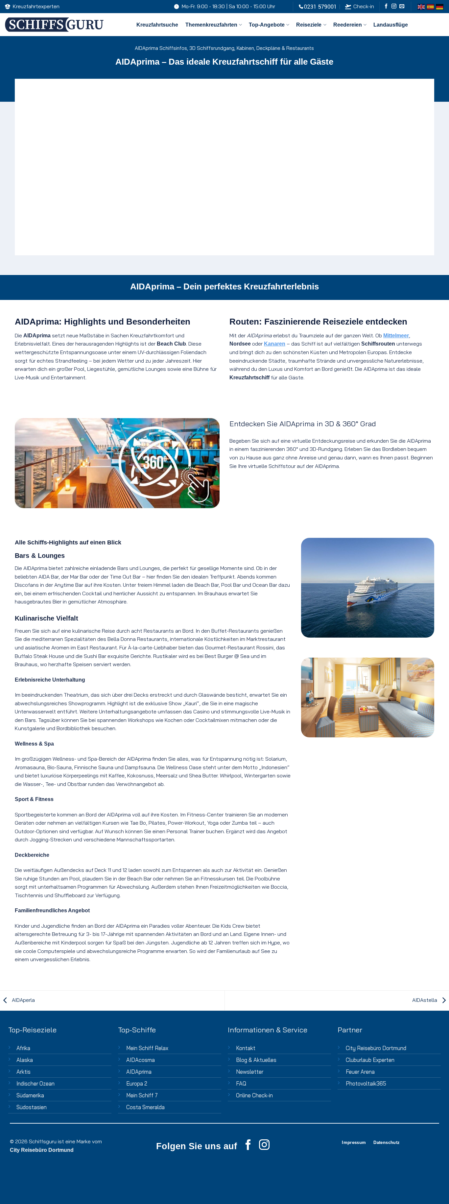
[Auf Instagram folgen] (393, 6)
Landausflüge (390, 25)
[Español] (430, 6)
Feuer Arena (360, 1071)
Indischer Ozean (35, 1083)
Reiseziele (308, 25)
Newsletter (249, 1071)
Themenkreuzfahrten (211, 25)
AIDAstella (425, 1000)
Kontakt (245, 1048)
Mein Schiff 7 (142, 1095)
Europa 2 (136, 1083)
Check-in (363, 6)
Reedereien (347, 25)
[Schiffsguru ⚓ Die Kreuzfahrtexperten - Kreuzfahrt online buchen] (66, 24)
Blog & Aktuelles (256, 1059)
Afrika (23, 1048)
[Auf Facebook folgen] (386, 6)
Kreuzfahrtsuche (157, 25)
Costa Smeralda (145, 1107)
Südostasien (31, 1107)
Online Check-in (254, 1095)
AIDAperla (23, 1000)
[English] (421, 6)
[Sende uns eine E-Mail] (401, 6)
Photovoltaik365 (366, 1083)
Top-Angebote (267, 25)
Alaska (24, 1059)
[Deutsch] (439, 6)
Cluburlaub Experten (370, 1059)
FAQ (241, 1083)
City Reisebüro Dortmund (376, 1048)
